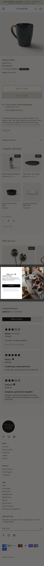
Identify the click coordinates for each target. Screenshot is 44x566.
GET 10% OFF (11, 285)
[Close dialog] (41, 269)
